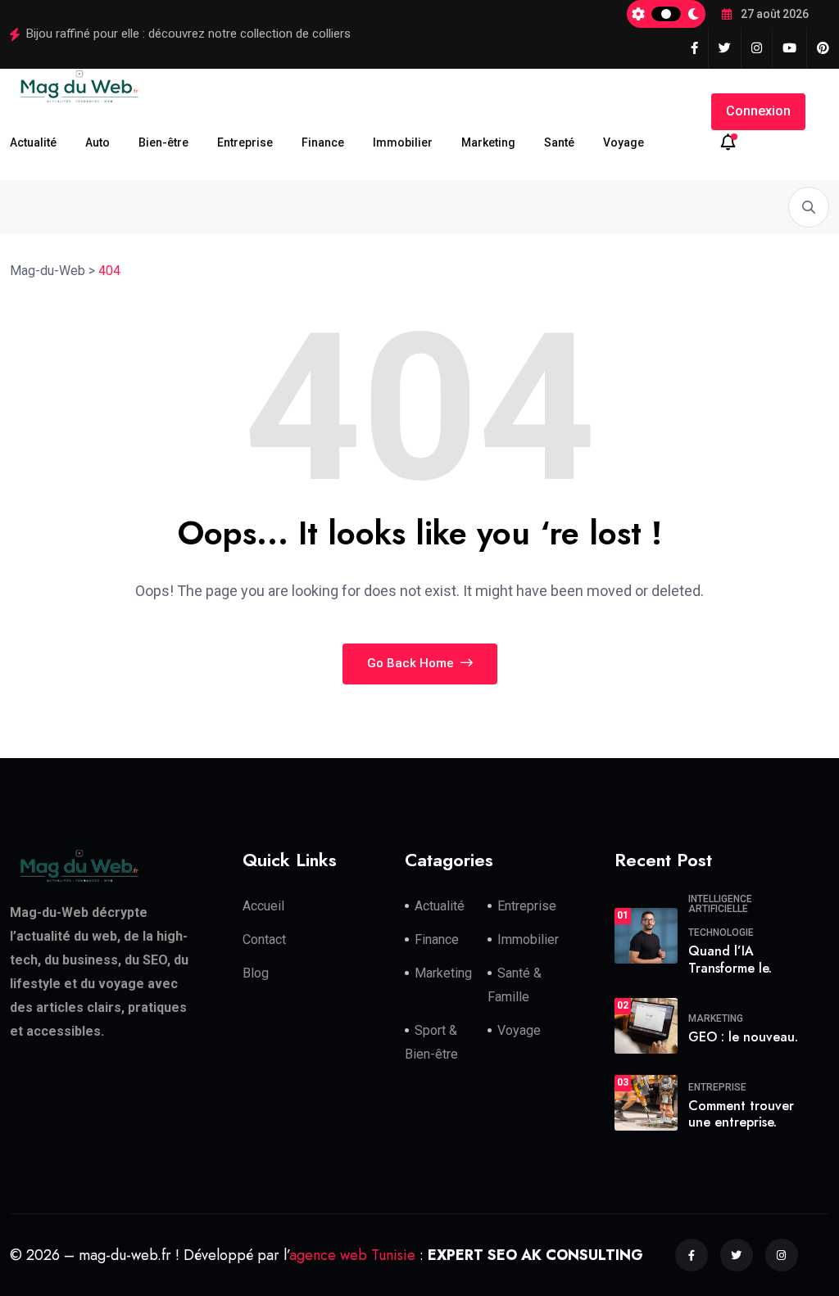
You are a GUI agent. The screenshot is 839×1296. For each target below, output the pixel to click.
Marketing (488, 142)
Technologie (721, 932)
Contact (264, 939)
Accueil (263, 906)
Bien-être (163, 142)
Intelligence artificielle (720, 904)
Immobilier (403, 142)
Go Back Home (412, 663)
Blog (256, 973)
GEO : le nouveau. (743, 1036)
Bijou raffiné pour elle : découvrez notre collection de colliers (188, 33)
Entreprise (245, 142)
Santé (559, 142)
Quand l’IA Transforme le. (730, 960)
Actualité (33, 142)
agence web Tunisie (352, 1255)
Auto (97, 142)
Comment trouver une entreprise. (741, 1114)
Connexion (758, 111)
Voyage (623, 142)
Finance (323, 142)
